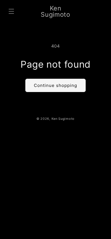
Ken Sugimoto (63, 119)
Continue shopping (55, 85)
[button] (11, 11)
